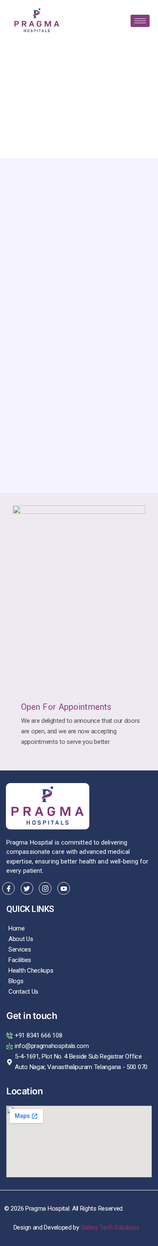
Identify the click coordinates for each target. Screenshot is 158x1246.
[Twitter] (27, 888)
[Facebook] (8, 888)
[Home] (79, 928)
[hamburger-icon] (140, 21)
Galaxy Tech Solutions (110, 1227)
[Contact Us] (79, 992)
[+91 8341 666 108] (79, 1035)
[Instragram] (45, 888)
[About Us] (79, 939)
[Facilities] (79, 960)
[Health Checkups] (79, 970)
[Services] (79, 949)
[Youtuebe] (63, 888)
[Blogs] (79, 981)
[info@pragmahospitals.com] (79, 1046)
